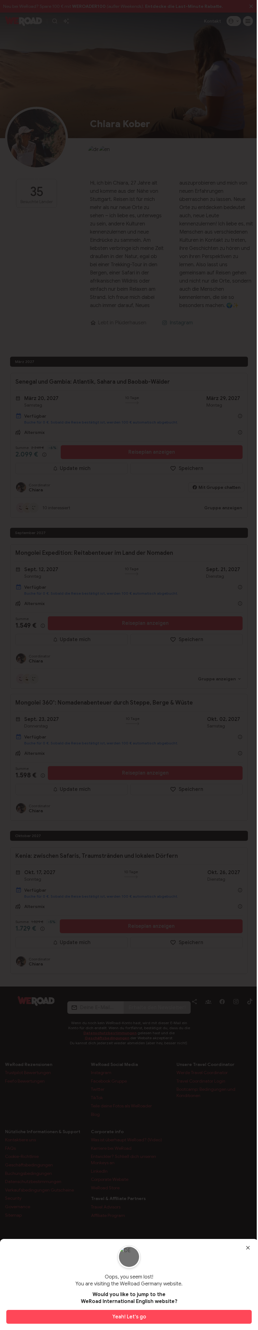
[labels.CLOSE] (248, 1247)
